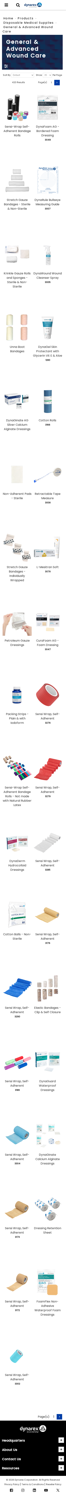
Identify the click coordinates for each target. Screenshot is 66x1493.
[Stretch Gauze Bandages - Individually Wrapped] (17, 547)
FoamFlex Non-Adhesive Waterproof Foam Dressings (47, 1308)
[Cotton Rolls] (47, 401)
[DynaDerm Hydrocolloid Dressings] (17, 841)
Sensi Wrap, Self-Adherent (47, 716)
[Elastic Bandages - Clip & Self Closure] (47, 988)
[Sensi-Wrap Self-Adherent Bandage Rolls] (17, 107)
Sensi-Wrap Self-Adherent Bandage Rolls (17, 131)
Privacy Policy (12, 1484)
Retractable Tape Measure (47, 496)
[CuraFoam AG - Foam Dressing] (47, 621)
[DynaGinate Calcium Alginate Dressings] (47, 1135)
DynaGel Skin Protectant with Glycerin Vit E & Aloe (47, 351)
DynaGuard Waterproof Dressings (47, 1085)
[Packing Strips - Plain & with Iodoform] (17, 694)
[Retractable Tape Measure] (47, 474)
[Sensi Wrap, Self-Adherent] (47, 694)
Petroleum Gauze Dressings (17, 642)
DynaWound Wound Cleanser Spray (47, 275)
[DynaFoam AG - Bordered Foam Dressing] (47, 107)
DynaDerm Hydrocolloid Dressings (17, 865)
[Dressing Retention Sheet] (47, 1208)
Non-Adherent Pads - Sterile (17, 496)
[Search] (18, 5)
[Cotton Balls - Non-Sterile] (17, 914)
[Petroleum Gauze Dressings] (17, 621)
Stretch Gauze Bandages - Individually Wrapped (17, 573)
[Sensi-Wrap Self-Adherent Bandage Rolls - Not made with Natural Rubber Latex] (17, 768)
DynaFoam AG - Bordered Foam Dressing (47, 131)
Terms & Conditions (33, 1484)
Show (39, 75)
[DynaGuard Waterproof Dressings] (47, 1061)
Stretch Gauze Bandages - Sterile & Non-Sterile (17, 204)
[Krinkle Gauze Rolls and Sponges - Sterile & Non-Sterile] (17, 254)
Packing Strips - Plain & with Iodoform (17, 718)
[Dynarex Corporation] (33, 5)
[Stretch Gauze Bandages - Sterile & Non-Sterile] (17, 180)
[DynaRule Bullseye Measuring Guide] (47, 180)
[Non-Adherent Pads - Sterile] (17, 474)
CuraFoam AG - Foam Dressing (47, 642)
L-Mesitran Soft (47, 567)
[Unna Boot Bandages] (17, 327)
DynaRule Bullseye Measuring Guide (47, 202)
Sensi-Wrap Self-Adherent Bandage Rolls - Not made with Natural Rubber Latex (17, 796)
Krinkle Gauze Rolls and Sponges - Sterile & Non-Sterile (17, 280)
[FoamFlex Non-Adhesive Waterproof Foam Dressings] (47, 1282)
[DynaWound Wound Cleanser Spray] (47, 254)
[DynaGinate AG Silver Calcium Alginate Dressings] (17, 401)
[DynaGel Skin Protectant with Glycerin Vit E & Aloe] (47, 327)
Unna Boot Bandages (17, 349)
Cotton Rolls (47, 420)
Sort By (7, 75)
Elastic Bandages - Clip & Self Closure (47, 1010)
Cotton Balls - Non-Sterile (17, 936)
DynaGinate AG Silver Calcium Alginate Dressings (17, 424)
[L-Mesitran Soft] (47, 547)
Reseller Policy (53, 1484)
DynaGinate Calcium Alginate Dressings (47, 1159)
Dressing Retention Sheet (47, 1230)
